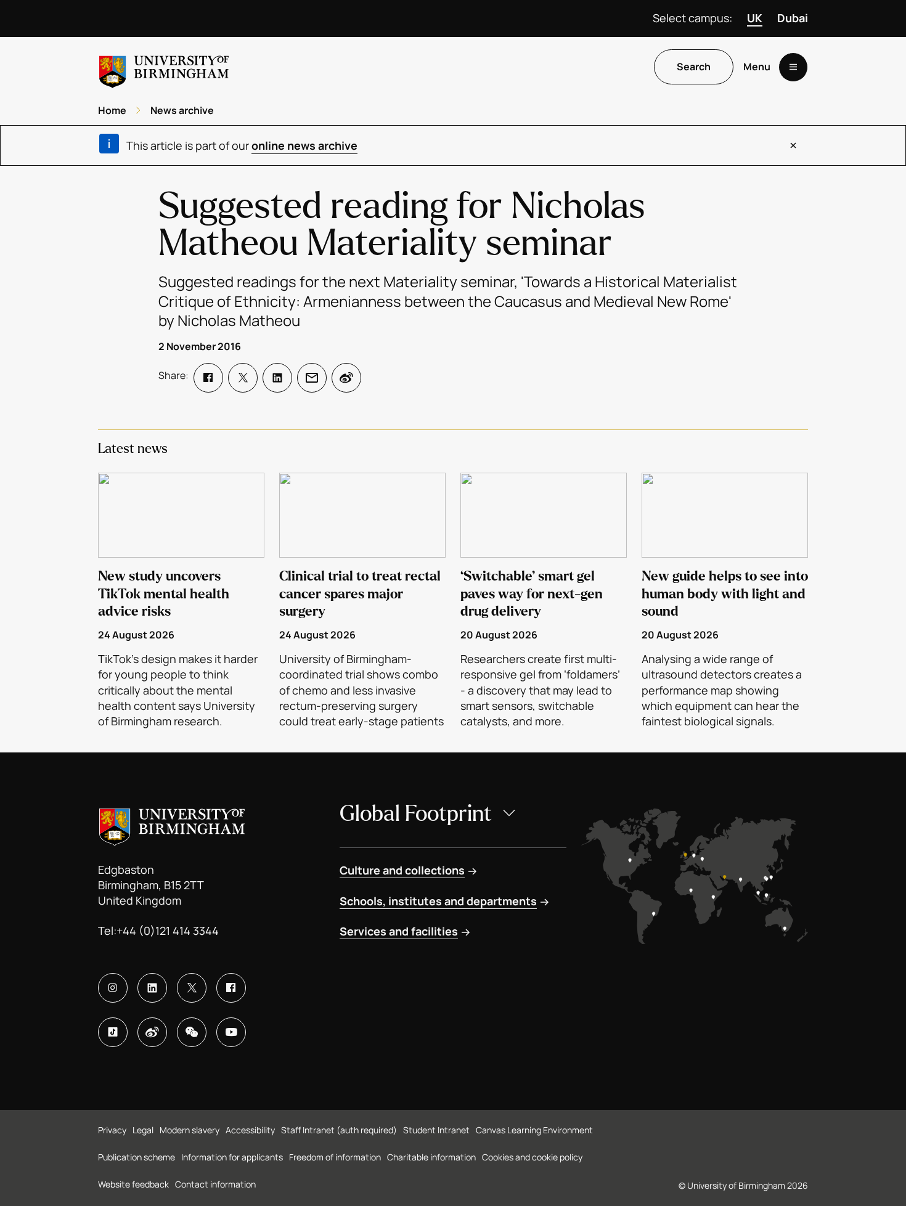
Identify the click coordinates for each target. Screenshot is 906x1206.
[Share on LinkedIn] (277, 378)
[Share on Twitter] (243, 378)
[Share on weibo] (346, 378)
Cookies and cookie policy (532, 1157)
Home (112, 110)
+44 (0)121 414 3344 (167, 930)
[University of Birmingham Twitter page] (191, 988)
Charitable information (431, 1157)
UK (754, 17)
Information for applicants (232, 1157)
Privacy (112, 1130)
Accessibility (250, 1130)
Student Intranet (436, 1130)
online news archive (304, 145)
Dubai (792, 17)
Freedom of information (335, 1157)
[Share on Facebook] (208, 378)
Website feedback (133, 1184)
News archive (182, 110)
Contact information (215, 1184)
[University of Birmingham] (164, 66)
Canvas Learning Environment (534, 1130)
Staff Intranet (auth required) (339, 1130)
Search (694, 67)
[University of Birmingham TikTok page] (113, 1032)
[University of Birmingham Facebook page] (231, 988)
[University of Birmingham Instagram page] (113, 988)
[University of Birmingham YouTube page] (231, 1032)
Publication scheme (136, 1157)
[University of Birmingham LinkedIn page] (152, 988)
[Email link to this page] (312, 378)
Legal (143, 1130)
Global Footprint (416, 814)
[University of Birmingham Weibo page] (152, 1032)
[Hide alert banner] (793, 145)
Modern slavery (189, 1130)
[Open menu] (793, 67)
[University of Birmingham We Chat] (191, 1032)
